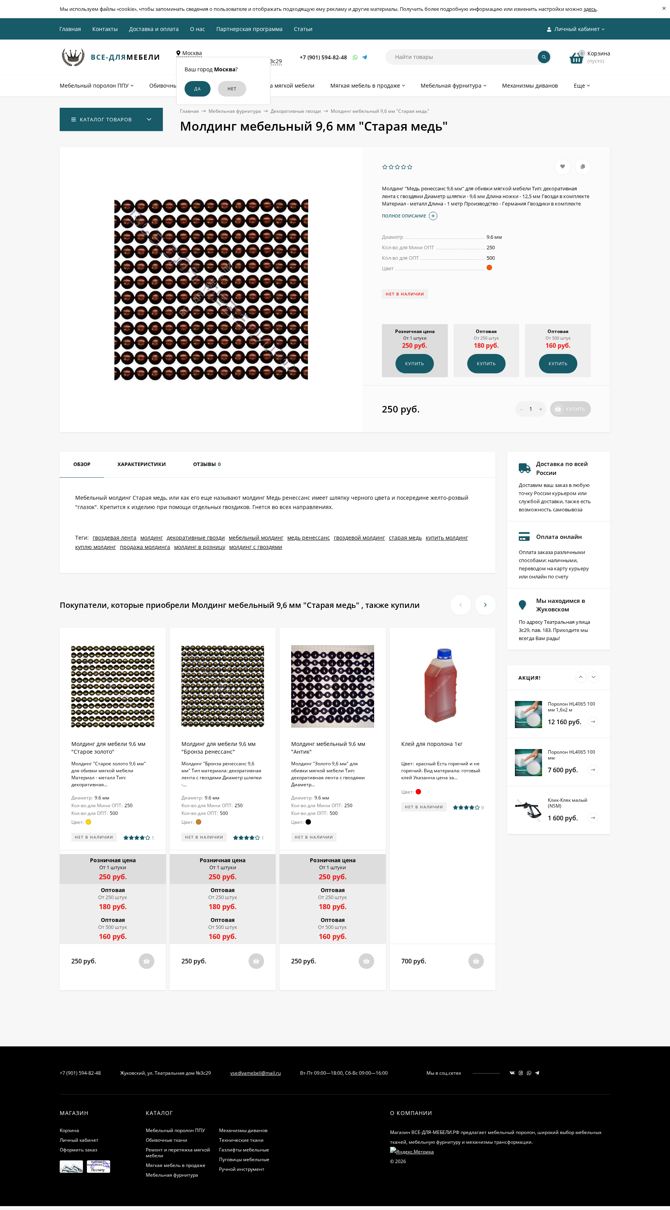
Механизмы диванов (243, 1130)
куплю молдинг (95, 547)
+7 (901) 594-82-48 (323, 57)
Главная (70, 29)
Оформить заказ (78, 1149)
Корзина (69, 1130)
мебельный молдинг (256, 537)
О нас (197, 29)
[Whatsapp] (355, 57)
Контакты (105, 29)
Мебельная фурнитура (235, 111)
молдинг (151, 537)
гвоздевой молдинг (359, 537)
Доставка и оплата (154, 29)
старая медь (405, 537)
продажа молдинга (145, 547)
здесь (590, 8)
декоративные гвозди (196, 537)
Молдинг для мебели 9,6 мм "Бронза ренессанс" (218, 747)
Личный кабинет (79, 1140)
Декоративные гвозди (296, 111)
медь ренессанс (308, 537)
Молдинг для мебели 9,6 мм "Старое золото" (108, 747)
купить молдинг (447, 537)
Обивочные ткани (166, 1140)
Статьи (303, 29)
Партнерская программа (249, 29)
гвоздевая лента (114, 537)
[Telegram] (365, 57)
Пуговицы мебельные (244, 1159)
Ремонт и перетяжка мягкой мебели (178, 1152)
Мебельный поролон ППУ (175, 1130)
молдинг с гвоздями (255, 547)
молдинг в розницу (199, 547)
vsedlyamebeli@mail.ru (255, 1073)
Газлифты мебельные (244, 1149)
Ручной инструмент (241, 1169)
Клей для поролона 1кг (432, 743)
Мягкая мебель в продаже (175, 1165)
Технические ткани (241, 1140)
